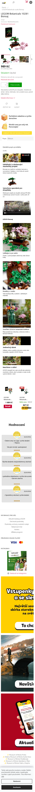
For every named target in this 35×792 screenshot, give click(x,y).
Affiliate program (17, 532)
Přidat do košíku (15, 85)
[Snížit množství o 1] (7, 86)
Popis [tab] (4, 138)
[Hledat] (13, 2)
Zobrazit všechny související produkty (16, 133)
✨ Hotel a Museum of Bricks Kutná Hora (17, 757)
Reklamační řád (16, 527)
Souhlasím (17, 787)
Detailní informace (7, 98)
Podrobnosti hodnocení (8, 24)
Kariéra (16, 529)
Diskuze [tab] (10, 138)
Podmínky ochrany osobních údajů (17, 524)
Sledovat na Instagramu (18, 573)
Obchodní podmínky (17, 521)
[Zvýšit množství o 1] (7, 84)
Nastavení (16, 781)
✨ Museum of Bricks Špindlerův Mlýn (17, 761)
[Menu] (31, 2)
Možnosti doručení (7, 80)
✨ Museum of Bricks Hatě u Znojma (17, 763)
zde (2, 776)
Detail (7, 406)
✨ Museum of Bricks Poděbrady (16, 759)
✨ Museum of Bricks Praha (16, 755)
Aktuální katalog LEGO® (17, 519)
